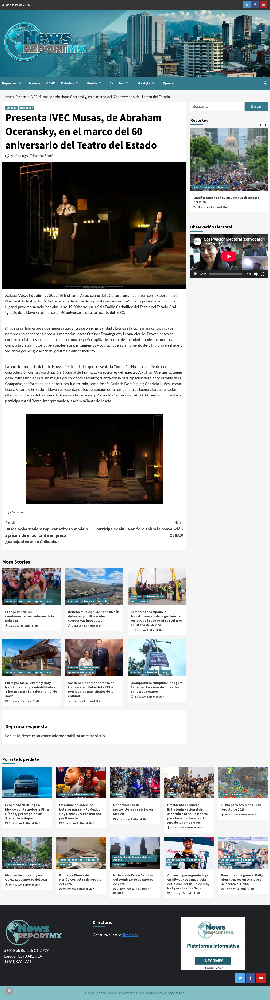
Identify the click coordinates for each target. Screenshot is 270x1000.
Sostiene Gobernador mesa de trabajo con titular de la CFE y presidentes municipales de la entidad (91, 689)
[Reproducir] (196, 274)
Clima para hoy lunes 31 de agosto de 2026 (241, 807)
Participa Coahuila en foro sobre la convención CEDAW (139, 529)
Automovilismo (176, 859)
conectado (49, 735)
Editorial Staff (41, 155)
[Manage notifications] (9, 990)
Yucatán (103, 601)
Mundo (91, 83)
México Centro (139, 601)
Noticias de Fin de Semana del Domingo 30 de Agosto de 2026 (133, 879)
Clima (224, 794)
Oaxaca (165, 672)
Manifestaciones (204, 187)
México (34, 83)
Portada (25, 794)
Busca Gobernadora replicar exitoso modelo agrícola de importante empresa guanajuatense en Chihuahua (46, 532)
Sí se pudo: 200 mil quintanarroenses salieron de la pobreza (29, 616)
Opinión (169, 83)
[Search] (265, 83)
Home (7, 96)
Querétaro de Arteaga (81, 672)
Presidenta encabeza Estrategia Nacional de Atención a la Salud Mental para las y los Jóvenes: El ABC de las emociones (187, 813)
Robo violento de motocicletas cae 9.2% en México (133, 809)
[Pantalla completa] (262, 274)
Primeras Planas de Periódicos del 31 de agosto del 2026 (80, 879)
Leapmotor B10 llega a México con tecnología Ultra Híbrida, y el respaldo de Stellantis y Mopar (27, 811)
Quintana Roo (43, 601)
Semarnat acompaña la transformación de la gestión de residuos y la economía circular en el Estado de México (157, 618)
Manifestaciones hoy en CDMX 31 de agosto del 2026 (26, 877)
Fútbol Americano (84, 794)
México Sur (26, 107)
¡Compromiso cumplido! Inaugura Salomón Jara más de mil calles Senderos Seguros (156, 687)
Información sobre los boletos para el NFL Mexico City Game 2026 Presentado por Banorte (80, 811)
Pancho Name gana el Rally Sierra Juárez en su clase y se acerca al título (242, 879)
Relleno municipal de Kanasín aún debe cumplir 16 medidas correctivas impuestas (93, 616)
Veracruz (18, 512)
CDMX (50, 83)
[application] (229, 256)
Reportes (9, 83)
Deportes (116, 83)
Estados (67, 83)
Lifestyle (143, 83)
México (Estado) (154, 596)
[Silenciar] (256, 274)
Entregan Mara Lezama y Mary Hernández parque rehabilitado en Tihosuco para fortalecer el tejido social (31, 689)
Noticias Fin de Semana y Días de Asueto (132, 858)
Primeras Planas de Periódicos (77, 859)
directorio (130, 934)
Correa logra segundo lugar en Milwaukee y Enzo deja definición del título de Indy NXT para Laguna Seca (188, 881)
